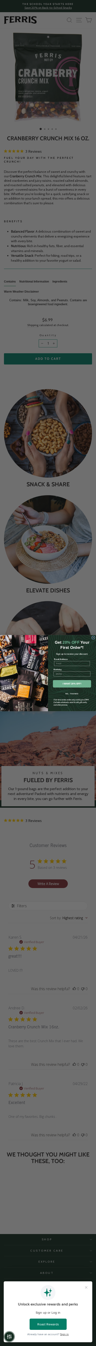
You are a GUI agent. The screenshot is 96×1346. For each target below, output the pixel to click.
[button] (9, 1336)
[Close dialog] (93, 637)
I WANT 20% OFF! (72, 683)
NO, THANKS (72, 694)
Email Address (61, 659)
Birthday (58, 669)
